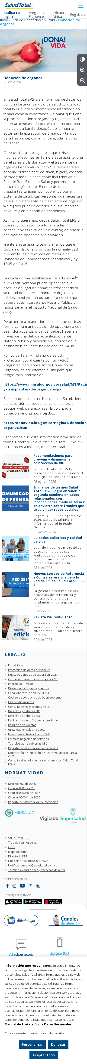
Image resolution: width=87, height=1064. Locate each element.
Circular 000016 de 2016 (24, 793)
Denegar (58, 1044)
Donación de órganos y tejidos (28, 688)
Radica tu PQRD (11, 15)
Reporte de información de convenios (33, 748)
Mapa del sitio (17, 852)
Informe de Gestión (21, 684)
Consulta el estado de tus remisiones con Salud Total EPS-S (43, 762)
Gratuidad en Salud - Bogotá (26, 729)
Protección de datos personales (29, 670)
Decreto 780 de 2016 (22, 784)
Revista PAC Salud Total (15, 628)
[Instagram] (14, 886)
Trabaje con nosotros (22, 842)
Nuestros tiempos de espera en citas (32, 674)
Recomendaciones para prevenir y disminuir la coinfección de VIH (15, 469)
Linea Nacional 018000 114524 (28, 861)
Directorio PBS (17, 856)
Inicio (4, 20)
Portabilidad (16, 665)
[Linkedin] (38, 885)
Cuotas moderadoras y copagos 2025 (33, 679)
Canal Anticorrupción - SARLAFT (28, 693)
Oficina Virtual (58, 14)
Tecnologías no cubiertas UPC (28, 743)
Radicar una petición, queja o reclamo (33, 720)
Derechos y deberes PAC (24, 716)
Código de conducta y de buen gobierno (35, 697)
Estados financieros (21, 702)
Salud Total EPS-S (19, 838)
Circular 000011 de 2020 (24, 797)
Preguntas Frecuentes (37, 14)
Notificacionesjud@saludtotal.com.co (32, 865)
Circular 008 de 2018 (21, 788)
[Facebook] (7, 886)
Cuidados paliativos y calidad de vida (15, 553)
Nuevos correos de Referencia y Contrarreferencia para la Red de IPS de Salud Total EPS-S (15, 592)
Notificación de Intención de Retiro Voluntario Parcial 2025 (42, 754)
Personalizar (32, 1044)
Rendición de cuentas (22, 725)
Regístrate (77, 14)
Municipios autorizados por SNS (29, 734)
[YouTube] (22, 885)
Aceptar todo (43, 1055)
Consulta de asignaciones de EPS (29, 706)
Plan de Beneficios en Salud (33, 20)
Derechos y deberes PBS (24, 711)
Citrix (11, 847)
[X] (31, 885)
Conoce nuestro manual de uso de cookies (34, 1033)
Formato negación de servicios (28, 739)
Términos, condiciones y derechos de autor (36, 870)
